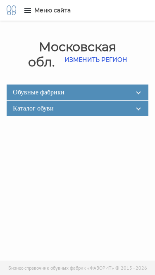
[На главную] (11, 10)
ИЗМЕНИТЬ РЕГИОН (95, 59)
